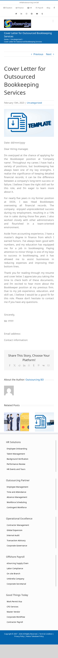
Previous (38, 54)
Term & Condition (45, 634)
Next (49, 54)
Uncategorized (34, 102)
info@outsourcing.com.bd (29, 2)
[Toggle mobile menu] (53, 21)
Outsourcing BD (34, 379)
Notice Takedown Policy (35, 636)
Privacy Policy (19, 636)
